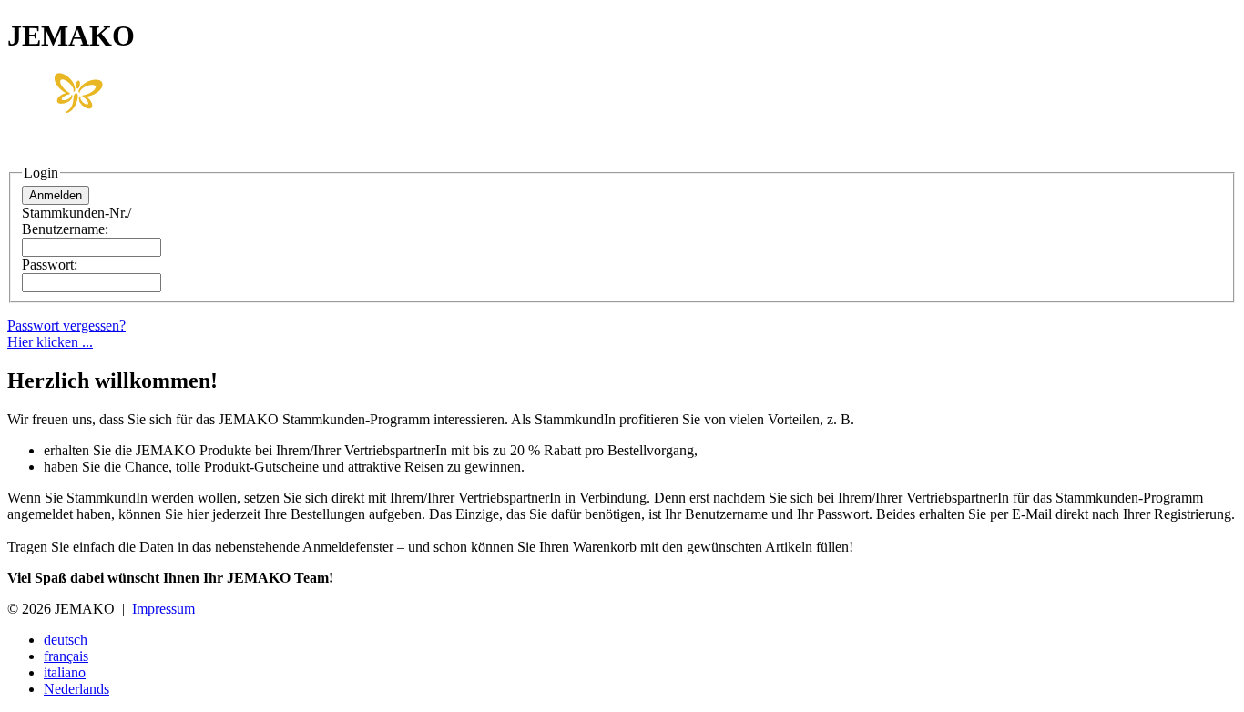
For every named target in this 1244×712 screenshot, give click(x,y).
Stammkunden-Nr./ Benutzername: (76, 221)
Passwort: (49, 264)
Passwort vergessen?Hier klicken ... (66, 334)
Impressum (163, 608)
